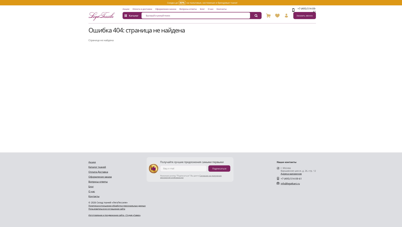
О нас (210, 9)
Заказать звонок (304, 15)
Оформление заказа (165, 9)
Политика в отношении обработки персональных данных (117, 205)
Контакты (222, 9)
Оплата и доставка (142, 9)
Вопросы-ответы (188, 9)
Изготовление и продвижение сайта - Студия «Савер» (114, 215)
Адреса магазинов (291, 173)
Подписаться (219, 168)
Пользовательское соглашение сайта (106, 208)
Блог (202, 9)
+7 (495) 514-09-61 (307, 10)
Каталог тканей (97, 167)
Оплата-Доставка (98, 171)
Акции (126, 9)
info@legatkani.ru (290, 183)
